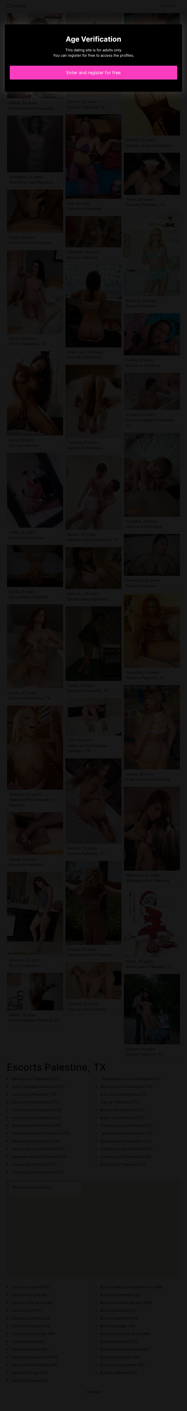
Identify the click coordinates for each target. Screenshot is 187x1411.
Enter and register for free (93, 72)
